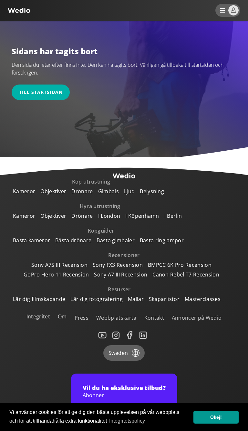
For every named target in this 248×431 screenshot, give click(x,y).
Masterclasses (203, 299)
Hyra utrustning (100, 206)
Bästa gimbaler (115, 240)
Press (82, 317)
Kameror (24, 191)
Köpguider (101, 230)
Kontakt (154, 317)
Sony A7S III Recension (59, 264)
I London (109, 215)
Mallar (136, 299)
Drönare (82, 191)
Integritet (38, 316)
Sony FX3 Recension (118, 264)
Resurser (119, 289)
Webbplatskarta (116, 317)
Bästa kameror (31, 240)
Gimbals (108, 191)
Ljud (129, 191)
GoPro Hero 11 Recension (56, 274)
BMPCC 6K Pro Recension (180, 264)
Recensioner (124, 255)
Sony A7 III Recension (120, 274)
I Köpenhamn (142, 215)
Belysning (152, 191)
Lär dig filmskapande (39, 299)
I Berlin (173, 215)
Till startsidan (41, 92)
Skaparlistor (164, 299)
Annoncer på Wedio (197, 317)
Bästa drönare (73, 240)
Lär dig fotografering (96, 299)
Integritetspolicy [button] (127, 421)
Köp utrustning (91, 181)
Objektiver (53, 191)
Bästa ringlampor (162, 240)
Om (62, 316)
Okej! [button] (216, 417)
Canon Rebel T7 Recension (185, 274)
